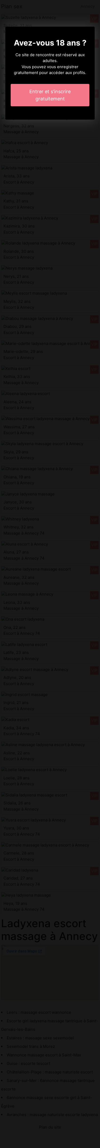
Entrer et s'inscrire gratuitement (50, 95)
